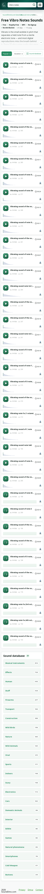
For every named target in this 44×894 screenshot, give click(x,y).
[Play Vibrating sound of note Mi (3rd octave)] (5, 494)
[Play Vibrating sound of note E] (5, 510)
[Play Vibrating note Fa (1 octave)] (5, 415)
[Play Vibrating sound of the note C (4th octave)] (5, 526)
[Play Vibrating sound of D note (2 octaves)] (5, 558)
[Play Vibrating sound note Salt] (5, 447)
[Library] (40, 4)
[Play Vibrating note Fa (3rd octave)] (5, 606)
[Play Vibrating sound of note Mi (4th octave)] (5, 144)
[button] (34, 53)
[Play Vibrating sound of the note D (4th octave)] (5, 574)
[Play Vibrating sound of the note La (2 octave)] (5, 128)
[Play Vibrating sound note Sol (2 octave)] (5, 335)
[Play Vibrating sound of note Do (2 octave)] (5, 224)
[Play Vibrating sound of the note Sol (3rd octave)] (5, 478)
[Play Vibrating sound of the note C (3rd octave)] (5, 240)
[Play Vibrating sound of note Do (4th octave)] (5, 176)
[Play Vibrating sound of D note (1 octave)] (5, 81)
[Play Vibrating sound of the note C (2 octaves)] (5, 160)
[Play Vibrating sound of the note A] (5, 319)
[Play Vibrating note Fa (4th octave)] (5, 622)
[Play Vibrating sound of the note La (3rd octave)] (5, 590)
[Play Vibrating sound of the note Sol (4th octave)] (5, 303)
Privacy (22, 889)
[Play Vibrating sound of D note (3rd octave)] (5, 383)
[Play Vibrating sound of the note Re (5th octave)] (5, 542)
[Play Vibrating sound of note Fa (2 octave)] (5, 367)
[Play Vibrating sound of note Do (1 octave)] (5, 65)
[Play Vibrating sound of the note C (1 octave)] (5, 399)
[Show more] (41, 42)
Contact (39, 889)
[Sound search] (34, 5)
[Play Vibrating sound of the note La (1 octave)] (5, 208)
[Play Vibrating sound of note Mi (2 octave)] (5, 112)
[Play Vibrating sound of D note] (5, 351)
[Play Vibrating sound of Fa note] (5, 97)
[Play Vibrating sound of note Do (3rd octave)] (5, 256)
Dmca (30, 889)
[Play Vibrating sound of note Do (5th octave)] (5, 463)
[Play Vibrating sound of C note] (5, 431)
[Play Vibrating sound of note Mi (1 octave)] (5, 272)
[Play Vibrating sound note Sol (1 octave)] (5, 288)
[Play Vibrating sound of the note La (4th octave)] (5, 638)
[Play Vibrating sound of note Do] (5, 192)
